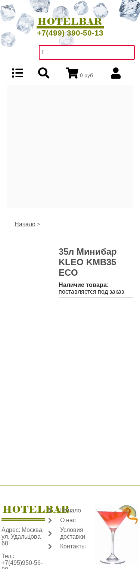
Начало (25, 224)
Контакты (73, 546)
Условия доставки (72, 533)
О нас (68, 520)
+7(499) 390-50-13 (70, 32)
